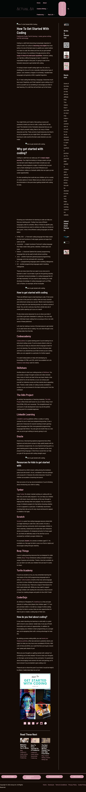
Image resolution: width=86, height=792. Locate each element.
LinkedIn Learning (26, 414)
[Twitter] (37, 723)
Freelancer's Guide (22, 36)
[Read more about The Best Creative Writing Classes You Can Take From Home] (46, 740)
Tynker (20, 489)
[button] (62, 9)
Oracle (20, 436)
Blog (21, 750)
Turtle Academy (25, 570)
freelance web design (23, 363)
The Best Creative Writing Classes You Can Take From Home (46, 749)
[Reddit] (41, 723)
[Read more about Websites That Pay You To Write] (24, 740)
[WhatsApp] (45, 723)
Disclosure (51, 785)
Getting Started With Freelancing (24, 756)
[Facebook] (33, 723)
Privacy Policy (72, 785)
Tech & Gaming (32, 36)
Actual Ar (25, 9)
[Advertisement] (35, 106)
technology (25, 38)
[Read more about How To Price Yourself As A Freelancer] (35, 740)
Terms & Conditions (61, 785)
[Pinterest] (25, 723)
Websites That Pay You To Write (24, 746)
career (40, 36)
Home (45, 785)
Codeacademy (24, 336)
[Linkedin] (29, 723)
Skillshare (22, 367)
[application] (47, 9)
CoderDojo (22, 597)
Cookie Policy (82, 785)
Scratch (21, 516)
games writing (47, 36)
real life (19, 38)
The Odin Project (25, 394)
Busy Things (23, 550)
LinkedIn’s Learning (22, 419)
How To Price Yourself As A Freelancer (35, 747)
